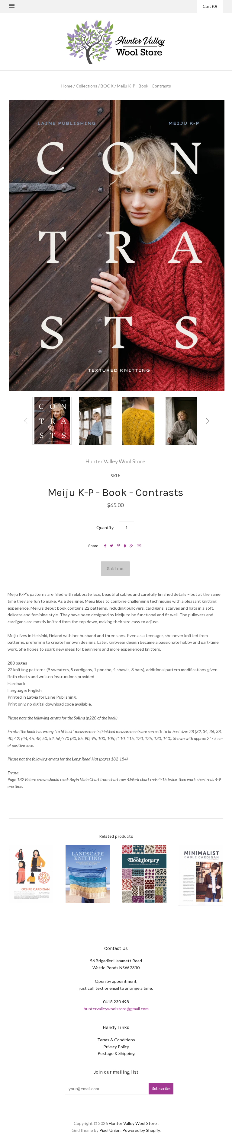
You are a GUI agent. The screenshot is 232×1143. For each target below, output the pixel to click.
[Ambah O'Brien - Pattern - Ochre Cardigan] (31, 874)
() (210, 6)
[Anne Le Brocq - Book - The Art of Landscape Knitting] (88, 874)
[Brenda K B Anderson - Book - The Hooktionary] (144, 874)
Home (66, 85)
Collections (86, 85)
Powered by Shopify (141, 1130)
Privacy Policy (116, 1046)
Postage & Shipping (116, 1053)
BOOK (107, 85)
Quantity (105, 527)
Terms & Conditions (116, 1039)
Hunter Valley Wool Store (115, 461)
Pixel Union (110, 1130)
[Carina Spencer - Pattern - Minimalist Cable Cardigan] (200, 875)
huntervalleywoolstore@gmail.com (116, 1008)
